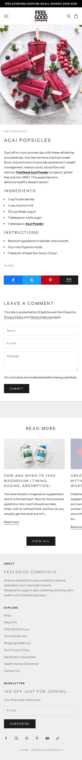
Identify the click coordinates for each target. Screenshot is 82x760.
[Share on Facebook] (13, 280)
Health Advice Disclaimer (21, 664)
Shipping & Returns (17, 643)
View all (41, 541)
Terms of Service (41, 317)
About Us (10, 622)
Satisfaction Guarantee (20, 657)
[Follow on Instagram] (16, 738)
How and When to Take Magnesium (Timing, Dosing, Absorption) (30, 481)
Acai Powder (35, 224)
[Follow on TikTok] (58, 738)
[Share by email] (69, 280)
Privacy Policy (13, 317)
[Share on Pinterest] (50, 280)
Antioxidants (15, 131)
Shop (7, 615)
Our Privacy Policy (16, 650)
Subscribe (20, 723)
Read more (11, 522)
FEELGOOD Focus (16, 629)
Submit (16, 388)
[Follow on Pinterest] (37, 738)
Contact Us (12, 671)
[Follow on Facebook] (6, 738)
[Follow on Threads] (27, 738)
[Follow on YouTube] (47, 738)
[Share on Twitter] (31, 280)
